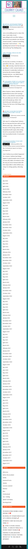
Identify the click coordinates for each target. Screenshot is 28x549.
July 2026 (5, 181)
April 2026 (5, 186)
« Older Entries (7, 174)
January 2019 (6, 416)
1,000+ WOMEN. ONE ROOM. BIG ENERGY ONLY (12, 53)
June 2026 (5, 183)
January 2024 (6, 255)
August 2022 (6, 299)
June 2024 (5, 241)
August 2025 (6, 203)
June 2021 (5, 337)
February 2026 (7, 192)
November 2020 (7, 356)
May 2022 (5, 307)
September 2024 (7, 233)
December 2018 (7, 419)
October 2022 (6, 293)
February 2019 (7, 414)
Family (9, 146)
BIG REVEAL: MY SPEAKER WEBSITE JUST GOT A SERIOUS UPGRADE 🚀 (13, 24)
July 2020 (5, 367)
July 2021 (5, 334)
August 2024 (6, 235)
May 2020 (5, 373)
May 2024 (5, 244)
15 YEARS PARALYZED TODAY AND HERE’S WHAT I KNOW (13, 141)
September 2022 (7, 296)
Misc (8, 117)
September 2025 (7, 200)
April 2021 (5, 342)
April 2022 (5, 310)
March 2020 (6, 378)
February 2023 (6, 285)
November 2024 (7, 227)
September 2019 (7, 395)
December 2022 (7, 290)
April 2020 (5, 375)
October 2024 (6, 230)
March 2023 (6, 282)
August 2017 (6, 463)
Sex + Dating (6, 497)
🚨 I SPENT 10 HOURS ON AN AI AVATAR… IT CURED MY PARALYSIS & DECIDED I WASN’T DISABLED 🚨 (13, 528)
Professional (13, 27)
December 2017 (7, 452)
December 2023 (7, 257)
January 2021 (6, 351)
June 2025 (5, 208)
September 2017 (7, 460)
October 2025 (6, 197)
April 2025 (5, 214)
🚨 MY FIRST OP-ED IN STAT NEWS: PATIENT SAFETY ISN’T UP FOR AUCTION (12, 112)
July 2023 (5, 271)
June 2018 (5, 436)
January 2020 (6, 384)
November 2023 (7, 260)
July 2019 (5, 400)
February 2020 (7, 381)
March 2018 (6, 444)
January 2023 (6, 288)
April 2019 (5, 408)
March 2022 (6, 312)
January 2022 (6, 318)
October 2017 (6, 458)
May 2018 (5, 438)
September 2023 (7, 266)
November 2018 (7, 422)
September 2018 (7, 427)
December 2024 (7, 225)
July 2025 (5, 205)
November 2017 (7, 455)
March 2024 (6, 249)
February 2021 (6, 348)
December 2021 (7, 321)
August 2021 (6, 331)
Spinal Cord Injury (17, 148)
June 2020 (5, 370)
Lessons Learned (20, 85)
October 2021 (6, 326)
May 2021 (5, 340)
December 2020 (7, 353)
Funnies (5, 483)
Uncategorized (10, 29)
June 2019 (5, 403)
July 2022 (5, 301)
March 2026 (6, 189)
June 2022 (5, 304)
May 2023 (5, 277)
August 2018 (6, 430)
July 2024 (5, 238)
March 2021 (6, 345)
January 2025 (6, 222)
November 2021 (7, 323)
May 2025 (5, 211)
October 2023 (6, 263)
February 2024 (7, 252)
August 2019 (6, 397)
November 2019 (7, 389)
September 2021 (7, 329)
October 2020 (6, 359)
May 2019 (5, 406)
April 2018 (5, 441)
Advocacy (13, 85)
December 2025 (7, 194)
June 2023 (5, 274)
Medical (5, 87)
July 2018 (5, 433)
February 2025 (7, 219)
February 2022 (6, 315)
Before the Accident (8, 475)
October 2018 (6, 425)
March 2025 (6, 216)
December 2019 (7, 386)
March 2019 (6, 411)
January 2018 (6, 449)
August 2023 (6, 268)
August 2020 (6, 364)
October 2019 (6, 392)
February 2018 (7, 447)
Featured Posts (7, 480)
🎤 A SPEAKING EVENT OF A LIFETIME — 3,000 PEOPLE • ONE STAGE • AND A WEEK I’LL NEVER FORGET (13, 83)
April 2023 (5, 279)
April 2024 (5, 246)
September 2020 (7, 362)
